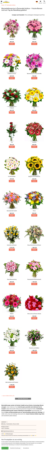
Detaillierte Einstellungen (15, 448)
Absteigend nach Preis (39, 15)
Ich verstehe (4, 448)
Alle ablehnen (26, 448)
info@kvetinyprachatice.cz (8, 431)
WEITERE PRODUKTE (23, 398)
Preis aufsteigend (29, 15)
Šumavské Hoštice (11, 5)
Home (2, 5)
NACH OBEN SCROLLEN (8, 395)
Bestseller (21, 15)
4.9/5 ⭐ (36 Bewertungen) (7, 433)
